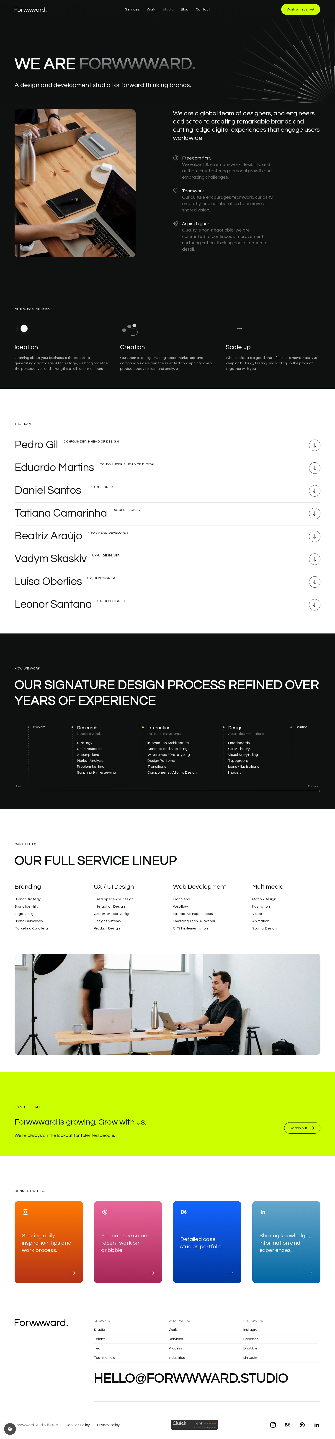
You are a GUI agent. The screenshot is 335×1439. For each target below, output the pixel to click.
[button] (167, 448)
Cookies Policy (78, 1425)
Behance (251, 1339)
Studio (99, 1329)
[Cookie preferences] (10, 1429)
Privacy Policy (108, 1425)
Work (173, 1329)
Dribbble (250, 1348)
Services (176, 1339)
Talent (99, 1339)
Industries (177, 1357)
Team (98, 1348)
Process (175, 1348)
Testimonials (104, 1357)
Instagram (251, 1329)
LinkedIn (250, 1357)
